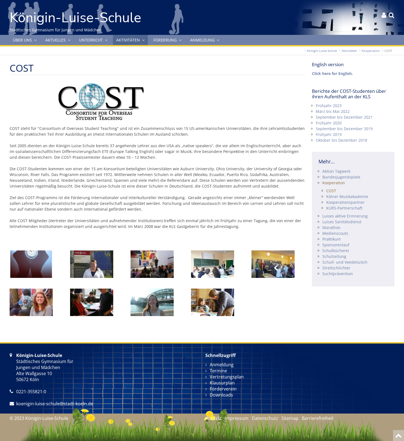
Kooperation (371, 51)
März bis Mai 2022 (333, 111)
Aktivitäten (349, 51)
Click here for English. (332, 73)
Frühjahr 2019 (329, 134)
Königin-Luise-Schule (322, 51)
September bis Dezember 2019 (344, 128)
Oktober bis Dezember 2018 (341, 140)
